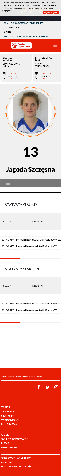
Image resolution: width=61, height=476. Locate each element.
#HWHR (7, 32)
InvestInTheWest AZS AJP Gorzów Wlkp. (38, 239)
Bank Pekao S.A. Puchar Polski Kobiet (23, 23)
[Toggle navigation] (55, 45)
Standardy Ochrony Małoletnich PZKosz (26, 36)
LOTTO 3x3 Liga (11, 27)
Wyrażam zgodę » (51, 13)
